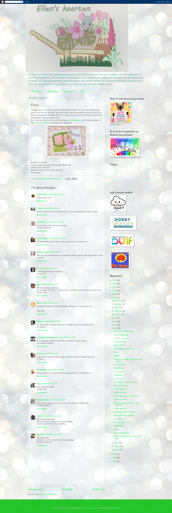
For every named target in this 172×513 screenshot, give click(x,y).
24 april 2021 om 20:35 (52, 321)
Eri (38, 268)
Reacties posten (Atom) (47, 494)
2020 (115, 454)
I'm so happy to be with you (124, 349)
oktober (117, 307)
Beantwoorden (42, 201)
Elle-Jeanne (41, 222)
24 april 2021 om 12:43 (57, 238)
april (116, 328)
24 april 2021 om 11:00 (51, 208)
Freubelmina (42, 370)
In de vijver (118, 419)
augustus (118, 314)
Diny (38, 284)
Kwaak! (116, 356)
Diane (39, 303)
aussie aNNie (42, 194)
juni (115, 321)
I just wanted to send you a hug (125, 382)
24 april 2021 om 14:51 (48, 268)
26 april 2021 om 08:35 (57, 400)
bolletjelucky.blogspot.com (47, 337)
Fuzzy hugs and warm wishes (125, 412)
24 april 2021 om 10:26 (56, 194)
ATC (81, 91)
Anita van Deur (42, 238)
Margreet (40, 321)
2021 (115, 298)
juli (115, 318)
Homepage (36, 91)
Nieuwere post (35, 489)
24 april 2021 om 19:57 (50, 303)
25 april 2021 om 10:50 (50, 354)
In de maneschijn (120, 389)
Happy (116, 429)
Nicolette (40, 434)
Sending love (118, 379)
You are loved (119, 372)
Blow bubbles (119, 426)
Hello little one (119, 368)
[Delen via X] (71, 178)
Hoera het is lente (120, 399)
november (118, 304)
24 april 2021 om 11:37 (55, 222)
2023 (115, 291)
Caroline (40, 416)
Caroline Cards (42, 400)
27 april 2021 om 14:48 (52, 434)
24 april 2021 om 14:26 (51, 252)
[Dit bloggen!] (68, 178)
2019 (115, 458)
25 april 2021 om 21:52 (49, 384)
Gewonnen (69, 91)
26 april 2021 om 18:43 (52, 416)
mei (116, 325)
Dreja (39, 354)
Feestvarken (118, 375)
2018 (115, 461)
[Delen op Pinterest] (76, 178)
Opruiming (52, 91)
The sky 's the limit (121, 338)
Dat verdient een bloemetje (123, 331)
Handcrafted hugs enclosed (124, 415)
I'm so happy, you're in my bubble (126, 396)
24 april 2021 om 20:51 (67, 337)
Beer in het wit (119, 345)
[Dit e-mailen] (66, 178)
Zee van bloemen (120, 365)
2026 (115, 280)
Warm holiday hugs (121, 335)
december (118, 300)
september (118, 311)
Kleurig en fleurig (120, 393)
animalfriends (75, 120)
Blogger (117, 508)
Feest (116, 352)
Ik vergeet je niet (120, 342)
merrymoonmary (90, 508)
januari (117, 450)
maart (116, 443)
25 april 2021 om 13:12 (55, 370)
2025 (115, 284)
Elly (38, 384)
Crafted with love (120, 408)
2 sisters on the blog (42, 123)
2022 (115, 294)
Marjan (40, 252)
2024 (115, 287)
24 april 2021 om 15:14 (49, 284)
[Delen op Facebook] (73, 178)
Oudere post (98, 489)
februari (117, 446)
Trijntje (39, 208)
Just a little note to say (122, 422)
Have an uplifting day (121, 433)
